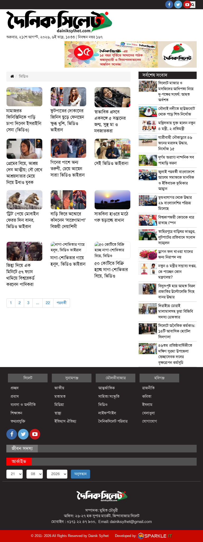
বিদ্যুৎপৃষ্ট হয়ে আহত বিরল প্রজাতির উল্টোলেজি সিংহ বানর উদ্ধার (176, 292)
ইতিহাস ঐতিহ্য (65, 421)
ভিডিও (103, 404)
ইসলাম (147, 404)
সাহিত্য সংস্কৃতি (108, 396)
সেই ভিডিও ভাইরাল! (111, 163)
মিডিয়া (59, 404)
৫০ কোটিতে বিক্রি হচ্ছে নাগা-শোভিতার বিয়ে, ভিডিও (111, 270)
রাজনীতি (148, 388)
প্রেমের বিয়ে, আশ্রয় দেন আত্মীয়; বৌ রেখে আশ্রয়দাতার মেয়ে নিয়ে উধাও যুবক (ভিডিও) (24, 176)
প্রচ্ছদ (15, 388)
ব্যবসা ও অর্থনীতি (23, 404)
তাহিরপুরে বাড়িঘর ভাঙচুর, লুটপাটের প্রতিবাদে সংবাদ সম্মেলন (176, 237)
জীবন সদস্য (22, 448)
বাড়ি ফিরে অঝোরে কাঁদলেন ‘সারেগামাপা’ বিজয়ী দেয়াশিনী (68, 220)
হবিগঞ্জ (159, 378)
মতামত (60, 396)
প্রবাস (15, 396)
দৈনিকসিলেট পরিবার (112, 421)
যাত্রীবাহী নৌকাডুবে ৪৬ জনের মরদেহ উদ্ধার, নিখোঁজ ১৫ (175, 143)
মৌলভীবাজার (116, 378)
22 (48, 302)
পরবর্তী (62, 302)
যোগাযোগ (149, 421)
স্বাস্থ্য (57, 413)
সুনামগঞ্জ (71, 378)
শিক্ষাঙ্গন (16, 413)
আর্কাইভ (19, 461)
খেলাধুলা (148, 413)
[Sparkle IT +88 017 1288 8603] (155, 536)
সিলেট (28, 378)
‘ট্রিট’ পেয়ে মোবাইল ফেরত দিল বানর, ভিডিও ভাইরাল (22, 220)
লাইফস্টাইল (107, 413)
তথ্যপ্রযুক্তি (18, 421)
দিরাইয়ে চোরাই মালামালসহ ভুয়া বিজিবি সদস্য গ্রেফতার (175, 311)
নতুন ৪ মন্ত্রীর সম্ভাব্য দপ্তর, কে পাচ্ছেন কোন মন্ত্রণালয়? (177, 271)
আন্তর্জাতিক (106, 388)
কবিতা (146, 396)
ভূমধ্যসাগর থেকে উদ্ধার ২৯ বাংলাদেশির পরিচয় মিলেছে (175, 203)
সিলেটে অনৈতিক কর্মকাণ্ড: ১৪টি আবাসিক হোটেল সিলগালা (176, 331)
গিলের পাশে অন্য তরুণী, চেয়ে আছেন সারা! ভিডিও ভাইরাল (67, 169)
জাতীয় (59, 388)
